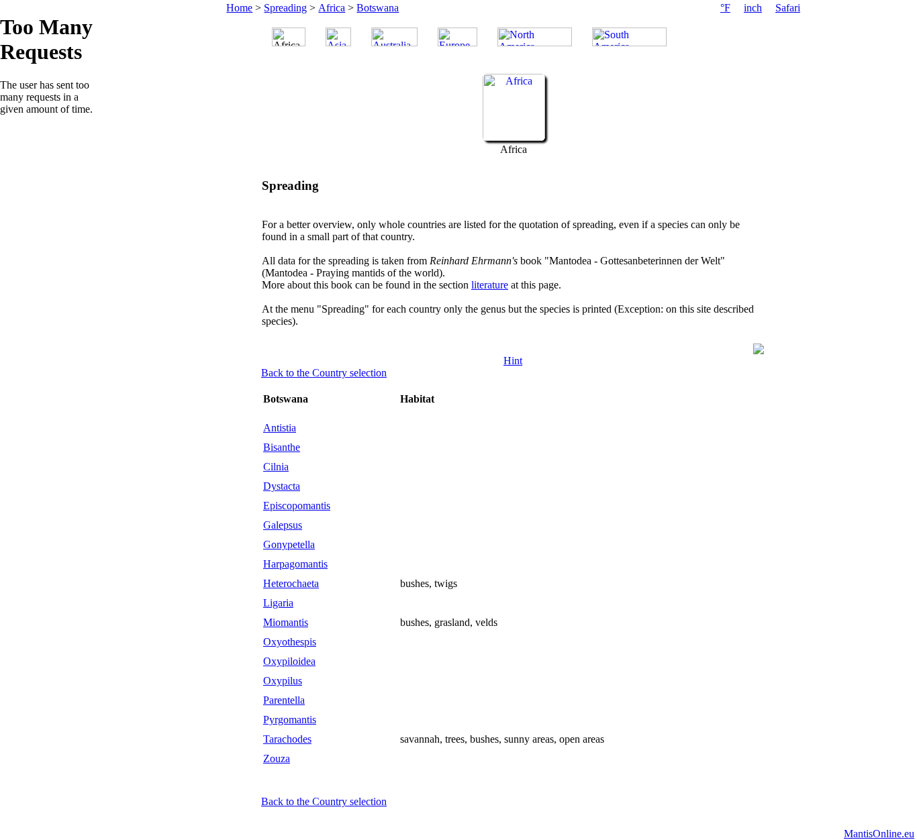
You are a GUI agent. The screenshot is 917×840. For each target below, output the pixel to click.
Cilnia (276, 466)
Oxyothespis (289, 641)
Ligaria (278, 603)
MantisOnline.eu (879, 833)
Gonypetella (289, 544)
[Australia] (394, 37)
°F (725, 7)
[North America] (534, 37)
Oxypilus (282, 680)
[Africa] (514, 137)
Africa (331, 7)
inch (753, 7)
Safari (787, 7)
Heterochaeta (291, 583)
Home (239, 7)
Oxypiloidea (289, 661)
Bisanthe (281, 447)
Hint (512, 360)
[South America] (629, 37)
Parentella (284, 700)
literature (489, 285)
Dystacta (281, 486)
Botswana (377, 7)
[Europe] (457, 37)
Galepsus (282, 525)
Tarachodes (287, 739)
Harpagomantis (295, 564)
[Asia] (338, 37)
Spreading (285, 7)
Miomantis (285, 622)
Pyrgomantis (289, 719)
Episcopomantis (296, 505)
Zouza (276, 758)
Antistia (279, 427)
